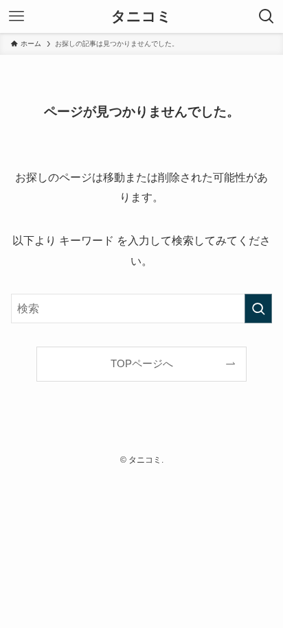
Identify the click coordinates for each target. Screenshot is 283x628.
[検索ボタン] (266, 16)
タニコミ (141, 17)
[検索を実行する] (258, 308)
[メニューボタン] (16, 16)
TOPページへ (142, 363)
